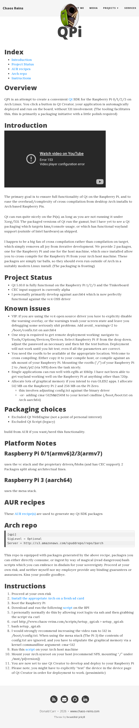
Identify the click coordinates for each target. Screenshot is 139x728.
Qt (71, 99)
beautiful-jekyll (76, 717)
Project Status (23, 64)
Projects (109, 8)
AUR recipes (21, 69)
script (67, 608)
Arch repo (19, 74)
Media (93, 8)
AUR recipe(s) (25, 514)
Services (130, 8)
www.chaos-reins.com (84, 711)
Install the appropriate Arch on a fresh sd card (48, 598)
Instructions (21, 78)
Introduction (22, 60)
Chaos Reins (13, 8)
